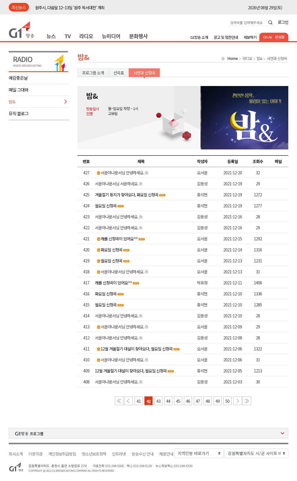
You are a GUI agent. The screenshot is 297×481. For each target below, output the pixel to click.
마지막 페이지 (246, 400)
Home (232, 58)
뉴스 (51, 36)
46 (188, 401)
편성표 (280, 37)
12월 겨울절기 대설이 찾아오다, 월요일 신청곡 (137, 349)
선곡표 (118, 73)
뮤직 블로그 (18, 113)
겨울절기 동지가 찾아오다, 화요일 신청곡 (126, 194)
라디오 (86, 36)
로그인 (283, 22)
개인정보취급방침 (62, 453)
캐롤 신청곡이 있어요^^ (119, 239)
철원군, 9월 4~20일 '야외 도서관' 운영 (64, 7)
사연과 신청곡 (277, 58)
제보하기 (250, 37)
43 (158, 401)
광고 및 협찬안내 (226, 37)
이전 (128, 400)
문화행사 (138, 36)
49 (217, 401)
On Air (267, 37)
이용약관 (35, 453)
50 (227, 401)
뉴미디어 (111, 36)
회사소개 (16, 453)
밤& (12, 101)
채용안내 (166, 453)
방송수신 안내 (142, 453)
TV (67, 36)
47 (198, 401)
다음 (237, 400)
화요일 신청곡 (111, 250)
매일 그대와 (18, 90)
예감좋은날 (18, 78)
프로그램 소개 (93, 73)
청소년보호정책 (94, 453)
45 (178, 401)
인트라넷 (119, 453)
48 (208, 401)
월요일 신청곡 (106, 206)
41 (139, 401)
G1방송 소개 (199, 37)
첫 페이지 (119, 400)
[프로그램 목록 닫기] (148, 433)
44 (168, 401)
